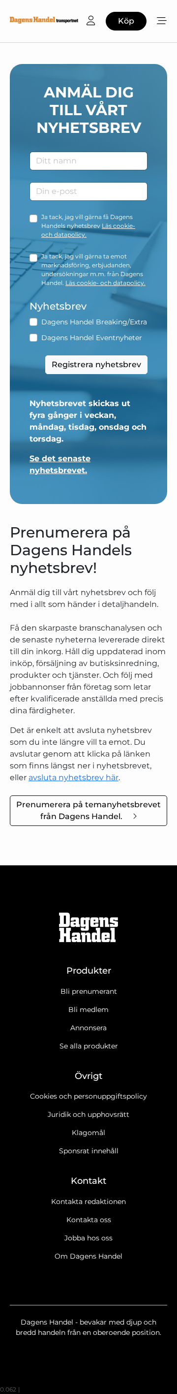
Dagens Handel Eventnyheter (91, 337)
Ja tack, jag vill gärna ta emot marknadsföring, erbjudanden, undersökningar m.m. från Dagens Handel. (93, 269)
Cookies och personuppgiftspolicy (88, 1096)
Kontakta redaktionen (88, 1201)
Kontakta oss (88, 1219)
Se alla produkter (88, 1046)
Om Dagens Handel (88, 1256)
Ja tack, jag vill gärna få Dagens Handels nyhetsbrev (88, 225)
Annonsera (88, 1027)
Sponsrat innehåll (88, 1150)
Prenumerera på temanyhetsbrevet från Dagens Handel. (88, 810)
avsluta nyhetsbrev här (73, 777)
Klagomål (88, 1132)
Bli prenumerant (88, 991)
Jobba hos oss (88, 1238)
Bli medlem (88, 1009)
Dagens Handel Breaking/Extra (94, 321)
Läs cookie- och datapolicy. (105, 282)
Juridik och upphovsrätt (88, 1114)
